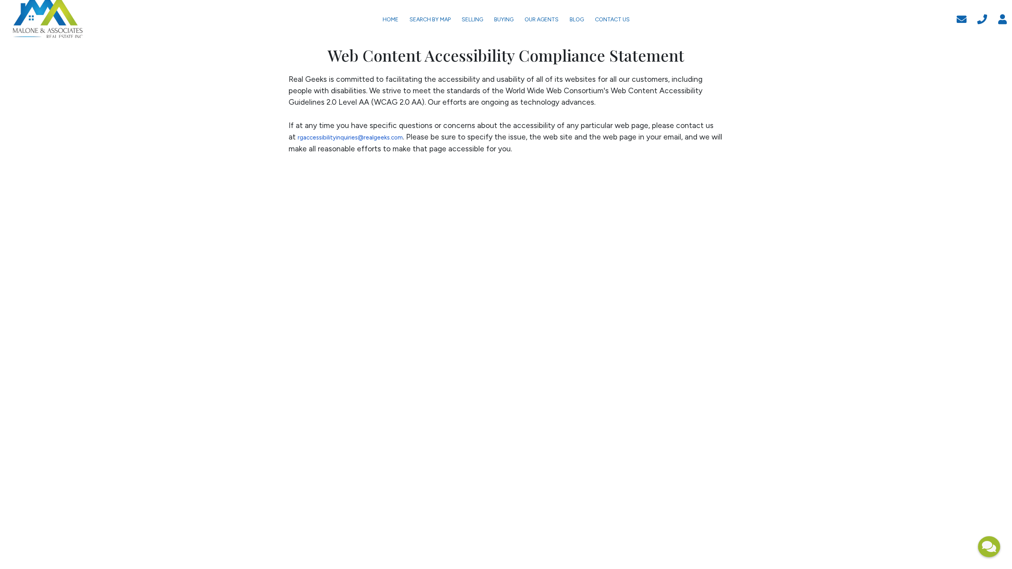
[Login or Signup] (1002, 18)
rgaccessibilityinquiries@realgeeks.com (350, 137)
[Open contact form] (962, 18)
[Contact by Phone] (982, 18)
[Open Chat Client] (989, 546)
